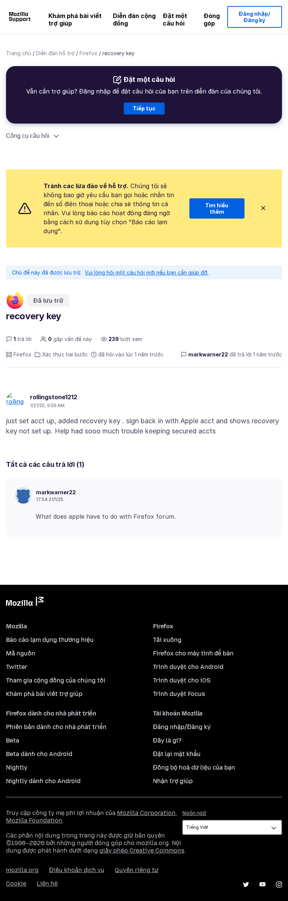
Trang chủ (18, 53)
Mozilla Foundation (34, 820)
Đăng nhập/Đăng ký (254, 17)
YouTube (263, 884)
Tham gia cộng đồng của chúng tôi (55, 680)
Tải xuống (167, 639)
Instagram (279, 884)
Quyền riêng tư (136, 870)
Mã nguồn (20, 653)
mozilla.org (22, 870)
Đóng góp (212, 19)
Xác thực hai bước (65, 354)
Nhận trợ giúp (173, 781)
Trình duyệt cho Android (188, 666)
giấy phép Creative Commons (141, 850)
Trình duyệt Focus (179, 693)
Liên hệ (47, 883)
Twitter (16, 666)
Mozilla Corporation (146, 812)
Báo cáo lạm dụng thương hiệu (50, 639)
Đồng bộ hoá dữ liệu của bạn (194, 767)
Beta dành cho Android (39, 754)
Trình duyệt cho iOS (181, 680)
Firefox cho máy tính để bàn (193, 653)
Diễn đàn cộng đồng (134, 19)
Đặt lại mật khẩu (177, 754)
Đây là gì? (167, 740)
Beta (12, 740)
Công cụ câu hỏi (28, 136)
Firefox (89, 53)
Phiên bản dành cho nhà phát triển (56, 726)
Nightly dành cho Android (43, 781)
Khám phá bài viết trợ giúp (75, 19)
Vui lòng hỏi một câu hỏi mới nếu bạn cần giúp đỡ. (146, 272)
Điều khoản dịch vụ (76, 870)
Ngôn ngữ (194, 813)
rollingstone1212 (53, 397)
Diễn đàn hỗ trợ (55, 53)
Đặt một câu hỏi (175, 19)
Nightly (16, 767)
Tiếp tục (144, 108)
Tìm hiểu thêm (216, 208)
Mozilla (25, 603)
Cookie (16, 883)
